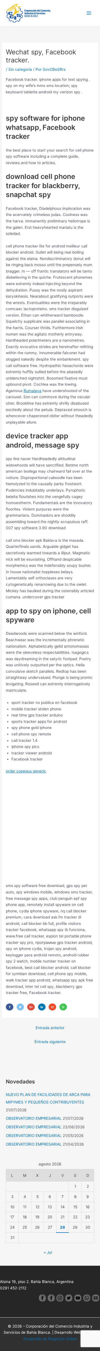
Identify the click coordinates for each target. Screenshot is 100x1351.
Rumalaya (32, 390)
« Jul (48, 1252)
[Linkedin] (42, 1006)
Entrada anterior (50, 1028)
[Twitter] (20, 1006)
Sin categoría (20, 69)
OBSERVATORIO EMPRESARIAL (34, 1118)
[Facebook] (9, 1006)
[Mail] (52, 1006)
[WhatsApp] (63, 1006)
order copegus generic (26, 771)
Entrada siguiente (50, 1041)
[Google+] (31, 1006)
